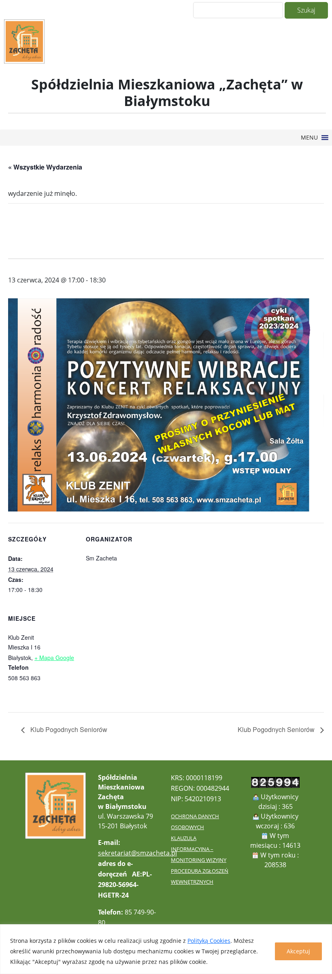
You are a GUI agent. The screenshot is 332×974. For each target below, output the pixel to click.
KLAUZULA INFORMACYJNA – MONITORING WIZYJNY (198, 849)
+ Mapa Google (54, 658)
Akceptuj (298, 951)
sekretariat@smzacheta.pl (137, 853)
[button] (309, 137)
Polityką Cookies (208, 940)
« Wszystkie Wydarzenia (45, 167)
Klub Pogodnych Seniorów (68, 729)
